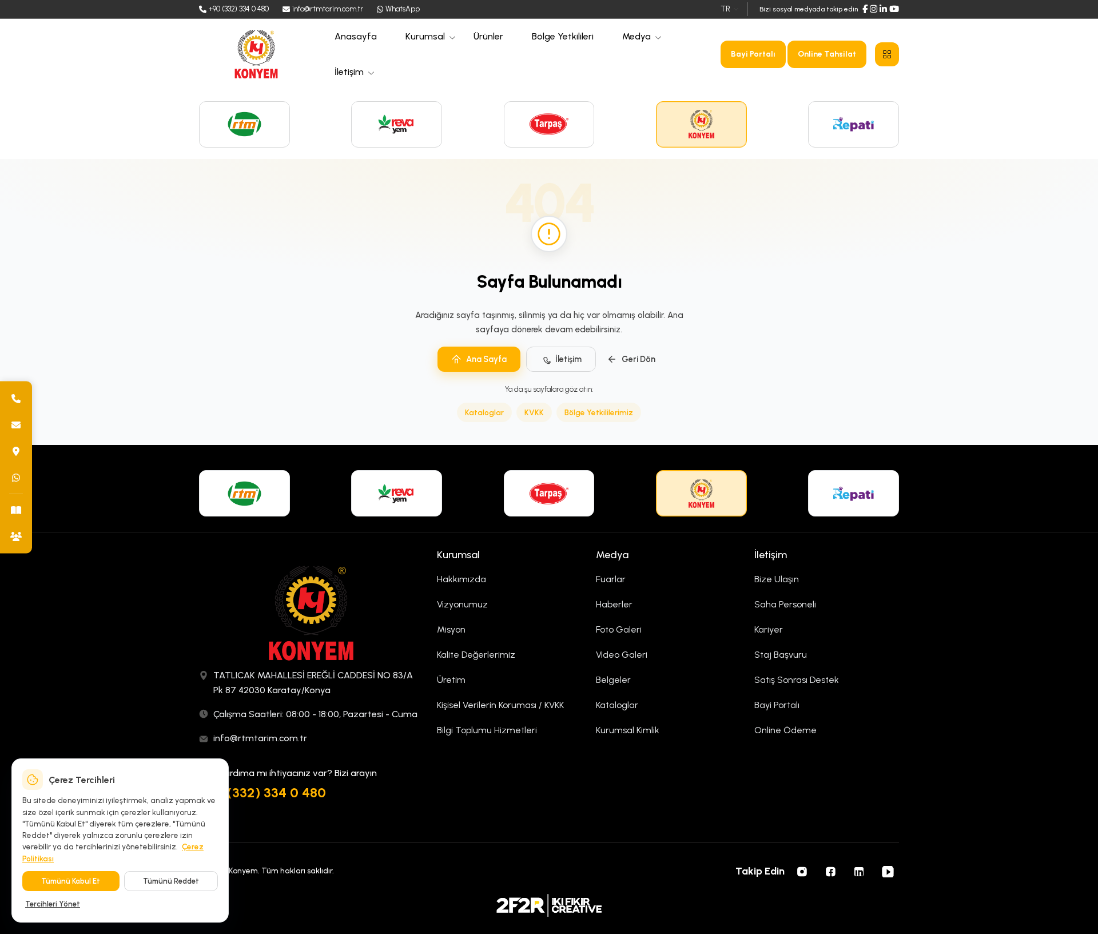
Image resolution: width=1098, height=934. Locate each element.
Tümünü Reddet (171, 881)
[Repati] (853, 124)
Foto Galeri (619, 629)
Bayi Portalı (753, 54)
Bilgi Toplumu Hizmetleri (487, 730)
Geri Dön (638, 359)
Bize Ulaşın (776, 579)
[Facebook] (865, 9)
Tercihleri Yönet (52, 904)
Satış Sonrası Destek (796, 679)
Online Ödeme (785, 730)
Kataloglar (484, 412)
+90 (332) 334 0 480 (262, 792)
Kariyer (768, 629)
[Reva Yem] (396, 124)
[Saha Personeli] (16, 535)
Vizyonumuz (462, 604)
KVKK (534, 412)
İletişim (349, 71)
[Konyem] (701, 124)
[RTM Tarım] (244, 124)
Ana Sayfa (486, 359)
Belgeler (613, 679)
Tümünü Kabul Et (70, 881)
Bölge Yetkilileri (563, 36)
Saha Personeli (785, 604)
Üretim (451, 679)
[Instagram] (873, 9)
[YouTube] (894, 9)
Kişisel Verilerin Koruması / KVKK (500, 704)
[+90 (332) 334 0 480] (16, 398)
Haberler (614, 604)
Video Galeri (621, 654)
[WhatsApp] (16, 477)
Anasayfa (356, 36)
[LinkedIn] (883, 9)
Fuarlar (611, 579)
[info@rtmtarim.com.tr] (16, 424)
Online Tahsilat (827, 54)
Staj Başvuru (780, 654)
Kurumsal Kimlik (627, 730)
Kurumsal (425, 36)
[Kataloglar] (16, 509)
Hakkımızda (461, 579)
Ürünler (488, 36)
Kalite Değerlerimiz (476, 654)
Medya (636, 36)
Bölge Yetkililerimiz (598, 412)
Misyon (451, 629)
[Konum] (16, 450)
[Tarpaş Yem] (549, 124)
